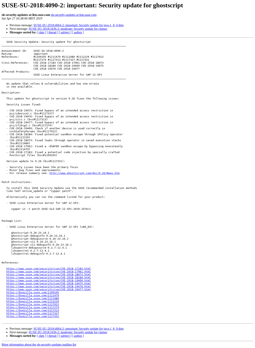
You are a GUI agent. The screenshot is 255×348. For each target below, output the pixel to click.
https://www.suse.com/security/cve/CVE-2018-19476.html (48, 286)
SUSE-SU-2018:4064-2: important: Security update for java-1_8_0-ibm (78, 25)
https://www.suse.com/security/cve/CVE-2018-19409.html (48, 280)
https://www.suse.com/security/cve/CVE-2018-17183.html (48, 268)
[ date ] (41, 32)
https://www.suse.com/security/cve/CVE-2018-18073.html (48, 274)
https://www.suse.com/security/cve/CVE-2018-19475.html (48, 283)
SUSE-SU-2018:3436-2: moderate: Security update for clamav (68, 28)
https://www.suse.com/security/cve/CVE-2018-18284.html (48, 277)
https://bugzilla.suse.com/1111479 (32, 295)
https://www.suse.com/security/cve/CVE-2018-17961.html (48, 271)
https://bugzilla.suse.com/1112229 (32, 301)
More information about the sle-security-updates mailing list (39, 344)
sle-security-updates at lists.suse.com (73, 15)
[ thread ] (52, 32)
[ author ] (78, 32)
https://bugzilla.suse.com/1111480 (32, 298)
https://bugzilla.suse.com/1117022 (32, 304)
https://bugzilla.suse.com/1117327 (32, 313)
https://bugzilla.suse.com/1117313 (32, 310)
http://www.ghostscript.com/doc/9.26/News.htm (84, 173)
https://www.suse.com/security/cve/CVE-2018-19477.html (48, 289)
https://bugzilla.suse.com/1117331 (32, 316)
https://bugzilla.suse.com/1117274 (32, 307)
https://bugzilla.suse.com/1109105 (32, 292)
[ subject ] (65, 32)
